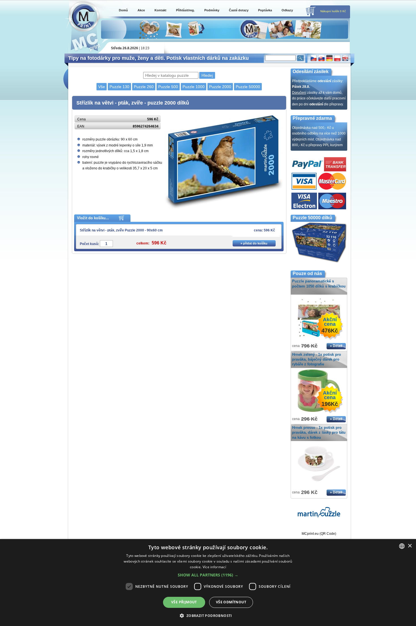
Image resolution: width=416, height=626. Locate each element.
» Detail (336, 346)
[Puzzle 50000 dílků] (319, 262)
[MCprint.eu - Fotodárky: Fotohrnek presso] (319, 485)
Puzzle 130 (119, 86)
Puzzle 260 (144, 86)
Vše (101, 86)
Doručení (299, 93)
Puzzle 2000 (220, 86)
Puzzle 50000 (248, 86)
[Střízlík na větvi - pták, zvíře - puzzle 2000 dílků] (223, 208)
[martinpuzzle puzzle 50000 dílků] (319, 516)
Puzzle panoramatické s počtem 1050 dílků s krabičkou (319, 283)
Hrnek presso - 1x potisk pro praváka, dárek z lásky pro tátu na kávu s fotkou (319, 432)
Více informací (214, 567)
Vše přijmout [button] (184, 602)
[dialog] (208, 582)
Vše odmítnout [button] (231, 602)
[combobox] (402, 546)
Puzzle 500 (168, 86)
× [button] (410, 546)
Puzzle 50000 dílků (312, 217)
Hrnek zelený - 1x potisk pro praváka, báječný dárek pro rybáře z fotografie (316, 359)
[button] (208, 575)
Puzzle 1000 (194, 86)
